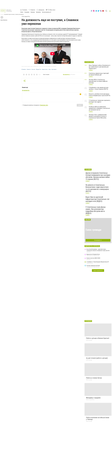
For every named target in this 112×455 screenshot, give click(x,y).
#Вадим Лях (38, 69)
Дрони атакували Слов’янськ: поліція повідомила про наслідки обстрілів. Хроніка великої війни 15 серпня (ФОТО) (98, 176)
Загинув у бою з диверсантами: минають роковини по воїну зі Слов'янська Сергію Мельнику (98, 116)
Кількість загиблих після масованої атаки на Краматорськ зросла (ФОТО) (99, 94)
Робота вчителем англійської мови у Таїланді (97, 418)
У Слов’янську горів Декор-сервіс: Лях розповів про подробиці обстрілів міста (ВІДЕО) (96, 210)
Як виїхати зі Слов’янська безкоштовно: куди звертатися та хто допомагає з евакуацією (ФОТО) (97, 188)
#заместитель (45, 69)
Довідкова (33, 12)
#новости (29, 69)
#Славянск (24, 69)
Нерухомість (38, 12)
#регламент (54, 69)
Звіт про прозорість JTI (46, 12)
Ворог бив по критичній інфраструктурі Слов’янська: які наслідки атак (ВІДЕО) (97, 199)
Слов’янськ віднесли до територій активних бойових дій (99, 74)
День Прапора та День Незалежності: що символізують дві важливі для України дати (99, 66)
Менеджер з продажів (93, 398)
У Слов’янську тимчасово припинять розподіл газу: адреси (99, 101)
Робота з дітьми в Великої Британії (97, 338)
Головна (24, 10)
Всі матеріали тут (98, 240)
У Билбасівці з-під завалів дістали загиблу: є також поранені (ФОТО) (98, 88)
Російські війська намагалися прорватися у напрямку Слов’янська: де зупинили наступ (99, 108)
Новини (32, 10)
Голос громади (93, 229)
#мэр (49, 69)
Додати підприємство (98, 270)
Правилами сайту (44, 105)
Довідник (41, 10)
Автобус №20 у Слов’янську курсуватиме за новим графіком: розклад (98, 81)
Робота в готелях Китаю (94, 378)
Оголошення (26, 12)
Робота (21, 12)
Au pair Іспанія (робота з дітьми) (97, 358)
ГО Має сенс (51, 10)
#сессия (33, 69)
